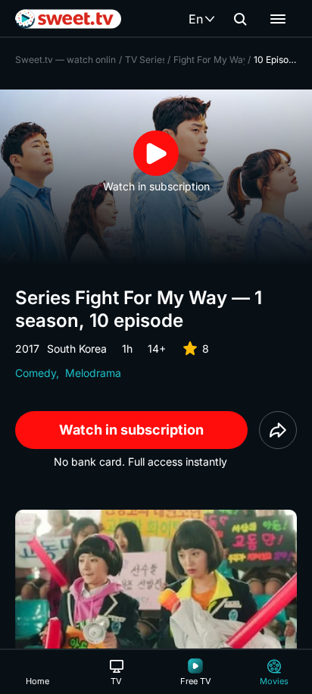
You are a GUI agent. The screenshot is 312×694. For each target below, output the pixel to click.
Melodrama (93, 372)
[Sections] (278, 19)
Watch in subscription (131, 430)
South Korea (77, 348)
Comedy (35, 372)
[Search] (240, 19)
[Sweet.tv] (68, 19)
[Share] (278, 430)
